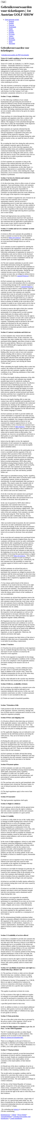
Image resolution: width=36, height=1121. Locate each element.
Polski (11, 29)
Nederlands (12, 27)
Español (11, 32)
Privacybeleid (22, 1115)
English (11, 23)
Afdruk (14, 1115)
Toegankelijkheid (6, 1116)
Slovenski (12, 43)
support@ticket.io (22, 276)
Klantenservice (5, 1115)
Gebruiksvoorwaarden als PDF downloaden (15, 55)
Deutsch (11, 21)
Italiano (11, 30)
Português (12, 40)
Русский (11, 34)
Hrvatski (11, 38)
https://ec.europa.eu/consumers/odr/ (12, 1037)
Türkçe (11, 36)
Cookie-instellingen (16, 1118)
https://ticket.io (19, 427)
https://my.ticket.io (14, 237)
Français (11, 25)
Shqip (10, 42)
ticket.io (16, 1109)
